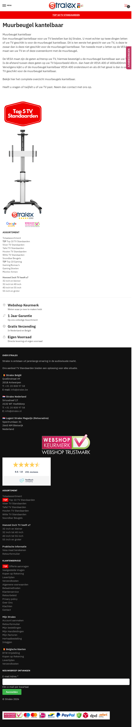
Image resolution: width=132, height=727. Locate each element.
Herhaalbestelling (12, 638)
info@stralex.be (19, 389)
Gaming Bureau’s (11, 265)
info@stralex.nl (13, 411)
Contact (6, 609)
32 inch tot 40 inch (12, 284)
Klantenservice (10, 591)
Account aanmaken (13, 620)
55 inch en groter (11, 290)
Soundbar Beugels (12, 258)
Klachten (7, 606)
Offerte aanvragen (18, 566)
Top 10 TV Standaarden (16, 241)
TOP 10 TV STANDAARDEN (66, 15)
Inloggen (7, 642)
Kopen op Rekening (13, 573)
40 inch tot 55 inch (12, 287)
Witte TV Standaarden (13, 254)
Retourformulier (11, 553)
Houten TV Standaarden (15, 251)
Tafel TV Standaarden (13, 248)
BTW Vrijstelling (11, 652)
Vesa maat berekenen (14, 550)
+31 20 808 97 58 (15, 385)
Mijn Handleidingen (13, 631)
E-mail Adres (10, 676)
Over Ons (7, 602)
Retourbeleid (9, 595)
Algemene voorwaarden (15, 584)
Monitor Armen (10, 271)
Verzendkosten (10, 580)
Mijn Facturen (9, 634)
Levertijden (8, 577)
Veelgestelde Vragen (13, 570)
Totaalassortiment (12, 238)
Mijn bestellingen (11, 627)
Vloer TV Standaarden (13, 244)
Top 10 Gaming (12, 261)
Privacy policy (9, 599)
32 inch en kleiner (12, 280)
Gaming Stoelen (11, 268)
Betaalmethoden (11, 588)
